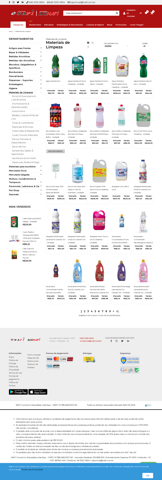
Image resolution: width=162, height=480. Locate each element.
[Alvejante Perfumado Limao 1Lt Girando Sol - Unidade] (77, 221)
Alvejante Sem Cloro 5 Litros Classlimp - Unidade (99, 239)
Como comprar (34, 355)
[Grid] (88, 43)
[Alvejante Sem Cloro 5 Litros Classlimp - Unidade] (99, 221)
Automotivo (18, 111)
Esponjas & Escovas (22, 127)
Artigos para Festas (20, 48)
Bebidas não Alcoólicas (22, 60)
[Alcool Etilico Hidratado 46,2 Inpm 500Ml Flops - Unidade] (99, 115)
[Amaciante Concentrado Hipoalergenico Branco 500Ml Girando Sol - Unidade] (143, 221)
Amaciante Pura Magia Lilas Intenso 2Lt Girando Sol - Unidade (121, 289)
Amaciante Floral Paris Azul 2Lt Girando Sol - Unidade (77, 289)
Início (11, 31)
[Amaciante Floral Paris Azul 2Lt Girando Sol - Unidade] (77, 271)
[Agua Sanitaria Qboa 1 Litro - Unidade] (143, 65)
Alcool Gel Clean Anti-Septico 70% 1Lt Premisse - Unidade (77, 189)
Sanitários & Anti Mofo (24, 158)
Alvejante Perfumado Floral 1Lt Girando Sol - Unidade (142, 189)
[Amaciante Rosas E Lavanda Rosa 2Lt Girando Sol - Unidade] (143, 271)
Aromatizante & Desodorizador (20, 105)
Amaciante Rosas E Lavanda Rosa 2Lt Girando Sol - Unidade (143, 289)
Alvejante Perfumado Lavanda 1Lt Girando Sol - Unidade (55, 239)
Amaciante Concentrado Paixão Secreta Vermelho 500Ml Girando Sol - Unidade (54, 292)
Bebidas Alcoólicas (19, 56)
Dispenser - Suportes (21, 80)
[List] (88, 47)
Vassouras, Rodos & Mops (25, 162)
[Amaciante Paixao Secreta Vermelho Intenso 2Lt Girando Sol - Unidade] (99, 271)
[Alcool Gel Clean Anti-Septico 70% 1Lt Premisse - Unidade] (77, 171)
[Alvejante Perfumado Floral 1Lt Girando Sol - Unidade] (143, 171)
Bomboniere (16, 72)
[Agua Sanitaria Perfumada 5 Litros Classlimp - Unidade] (121, 65)
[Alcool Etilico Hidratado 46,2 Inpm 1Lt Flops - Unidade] (77, 115)
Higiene (13, 88)
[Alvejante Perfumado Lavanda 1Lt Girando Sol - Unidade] (55, 221)
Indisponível (55, 151)
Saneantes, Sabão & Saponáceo (22, 152)
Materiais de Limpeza (23, 31)
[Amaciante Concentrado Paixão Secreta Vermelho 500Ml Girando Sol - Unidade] (55, 271)
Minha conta (32, 361)
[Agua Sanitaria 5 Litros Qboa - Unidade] (99, 65)
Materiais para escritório (22, 166)
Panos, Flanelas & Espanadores (21, 141)
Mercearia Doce (18, 170)
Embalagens (16, 84)
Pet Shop (14, 190)
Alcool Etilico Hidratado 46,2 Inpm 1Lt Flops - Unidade (77, 134)
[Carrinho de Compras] (151, 13)
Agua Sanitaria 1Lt (53, 81)
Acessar (131, 16)
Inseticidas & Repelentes (25, 131)
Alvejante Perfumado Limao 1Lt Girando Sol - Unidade (77, 239)
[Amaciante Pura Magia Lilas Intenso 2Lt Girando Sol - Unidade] (121, 271)
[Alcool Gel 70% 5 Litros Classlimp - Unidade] (143, 115)
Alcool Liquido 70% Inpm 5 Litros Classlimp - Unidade (99, 189)
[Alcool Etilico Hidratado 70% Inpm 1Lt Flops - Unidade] (121, 115)
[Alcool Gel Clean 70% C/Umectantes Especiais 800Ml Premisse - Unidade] (55, 171)
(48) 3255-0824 (57, 2)
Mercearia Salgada (19, 174)
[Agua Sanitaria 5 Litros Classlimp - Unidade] (77, 65)
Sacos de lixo (19, 146)
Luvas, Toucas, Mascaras (25, 135)
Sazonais (14, 194)
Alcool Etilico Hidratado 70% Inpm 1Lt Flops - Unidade (121, 134)
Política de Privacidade (32, 469)
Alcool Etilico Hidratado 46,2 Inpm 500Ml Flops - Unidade (99, 134)
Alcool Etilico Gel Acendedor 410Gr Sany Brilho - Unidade (55, 134)
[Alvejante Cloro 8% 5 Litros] (121, 171)
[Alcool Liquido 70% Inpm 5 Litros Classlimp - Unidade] (99, 171)
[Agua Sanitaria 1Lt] (55, 65)
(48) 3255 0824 (36, 2)
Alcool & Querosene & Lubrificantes (23, 98)
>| (117, 311)
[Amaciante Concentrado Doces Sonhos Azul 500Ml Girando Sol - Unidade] (121, 221)
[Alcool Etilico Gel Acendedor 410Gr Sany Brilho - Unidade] (55, 115)
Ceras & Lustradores (23, 123)
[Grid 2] (93, 43)
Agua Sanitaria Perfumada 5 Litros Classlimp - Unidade (120, 84)
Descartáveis (16, 76)
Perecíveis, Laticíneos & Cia (24, 186)
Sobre (11, 357)
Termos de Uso (15, 373)
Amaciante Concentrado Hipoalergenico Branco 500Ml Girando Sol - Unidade (143, 242)
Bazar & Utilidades (19, 52)
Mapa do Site (33, 358)
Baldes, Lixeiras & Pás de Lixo (24, 117)
